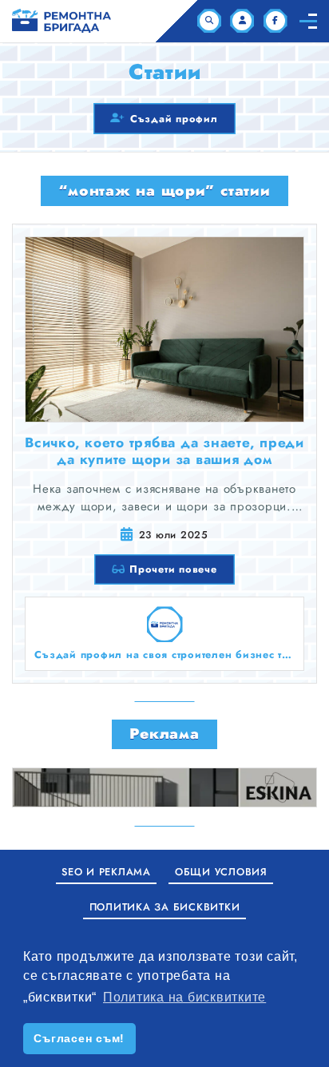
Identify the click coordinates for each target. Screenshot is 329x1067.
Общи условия (221, 871)
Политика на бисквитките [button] (184, 997)
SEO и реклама (106, 871)
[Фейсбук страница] (275, 21)
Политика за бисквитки (164, 906)
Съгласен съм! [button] (79, 1038)
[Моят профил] (242, 21)
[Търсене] (209, 21)
